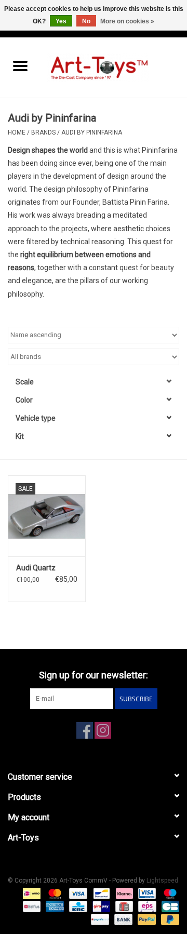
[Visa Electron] (146, 893)
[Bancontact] (100, 893)
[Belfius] (30, 906)
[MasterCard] (53, 893)
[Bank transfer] (122, 919)
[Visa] (77, 893)
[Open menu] (20, 65)
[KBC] (76, 906)
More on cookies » (127, 21)
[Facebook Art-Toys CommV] (84, 730)
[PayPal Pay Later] (168, 919)
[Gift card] (123, 906)
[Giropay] (100, 906)
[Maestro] (168, 893)
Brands (43, 132)
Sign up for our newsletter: (93, 675)
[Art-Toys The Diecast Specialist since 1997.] (113, 67)
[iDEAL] (30, 893)
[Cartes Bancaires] (168, 906)
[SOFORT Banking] (123, 893)
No (86, 21)
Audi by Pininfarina (91, 132)
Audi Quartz (36, 568)
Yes (61, 21)
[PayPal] (145, 919)
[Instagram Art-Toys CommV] (103, 730)
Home (16, 132)
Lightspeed (162, 880)
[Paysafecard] (98, 919)
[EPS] (146, 906)
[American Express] (53, 906)
